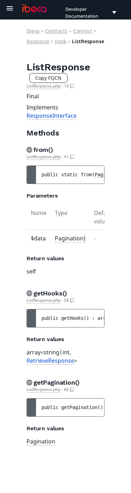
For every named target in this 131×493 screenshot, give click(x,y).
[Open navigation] (10, 8)
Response (38, 41)
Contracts (56, 31)
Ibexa (33, 31)
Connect (82, 31)
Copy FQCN (48, 78)
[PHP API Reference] (34, 8)
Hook (60, 41)
